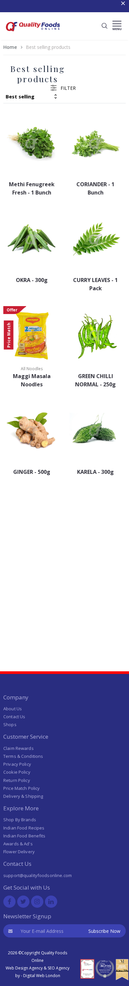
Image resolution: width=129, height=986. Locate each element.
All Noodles (32, 368)
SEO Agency (58, 968)
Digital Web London (41, 975)
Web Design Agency (24, 968)
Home (10, 47)
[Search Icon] (105, 26)
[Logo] (33, 33)
